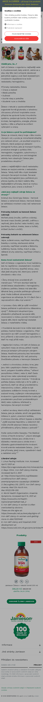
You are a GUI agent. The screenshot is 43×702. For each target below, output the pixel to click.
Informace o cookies (14, 24)
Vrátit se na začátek (30, 699)
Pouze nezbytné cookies (21, 34)
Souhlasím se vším (21, 38)
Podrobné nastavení (14, 28)
